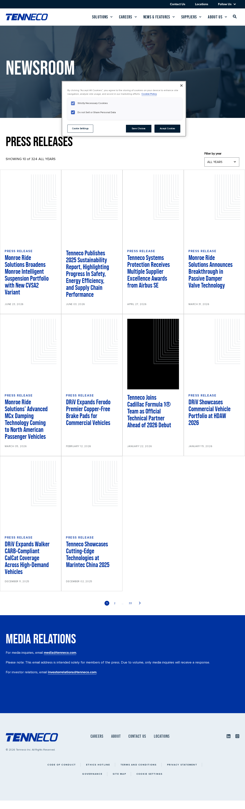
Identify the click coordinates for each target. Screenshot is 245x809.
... (122, 603)
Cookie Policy (149, 93)
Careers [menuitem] (125, 17)
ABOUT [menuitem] (116, 736)
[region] (124, 108)
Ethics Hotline (98, 764)
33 (130, 603)
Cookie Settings (149, 773)
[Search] (234, 17)
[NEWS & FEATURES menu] (173, 17)
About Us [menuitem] (215, 17)
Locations (201, 4)
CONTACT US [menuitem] (137, 736)
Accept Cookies (167, 128)
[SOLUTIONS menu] (111, 17)
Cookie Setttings (80, 128)
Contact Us (177, 4)
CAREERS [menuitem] (97, 736)
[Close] (181, 85)
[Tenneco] (27, 17)
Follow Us (225, 4)
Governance (92, 773)
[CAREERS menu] (135, 17)
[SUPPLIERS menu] (200, 17)
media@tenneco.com (60, 652)
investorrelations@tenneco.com (72, 672)
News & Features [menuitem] (156, 17)
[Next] (139, 603)
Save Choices (138, 128)
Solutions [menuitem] (100, 17)
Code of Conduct (61, 764)
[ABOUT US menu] (225, 17)
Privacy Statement (182, 764)
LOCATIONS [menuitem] (162, 736)
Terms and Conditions (139, 764)
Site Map (119, 773)
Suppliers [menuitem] (189, 17)
